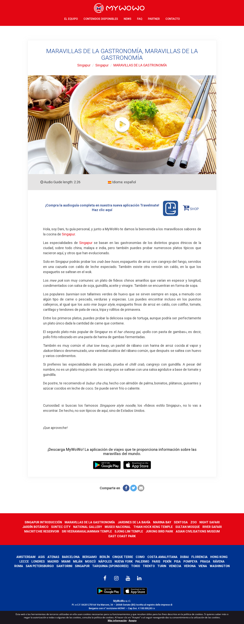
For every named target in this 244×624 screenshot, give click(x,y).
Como (140, 557)
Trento (149, 566)
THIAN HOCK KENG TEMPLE (153, 527)
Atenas (53, 557)
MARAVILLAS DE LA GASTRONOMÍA (140, 65)
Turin (161, 566)
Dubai (184, 557)
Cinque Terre (122, 557)
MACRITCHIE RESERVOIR (41, 531)
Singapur (84, 65)
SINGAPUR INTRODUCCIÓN (43, 522)
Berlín (105, 557)
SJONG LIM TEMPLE (129, 531)
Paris (156, 561)
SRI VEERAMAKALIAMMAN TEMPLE (87, 531)
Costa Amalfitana (162, 557)
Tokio (135, 566)
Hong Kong (219, 557)
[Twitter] (133, 488)
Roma (18, 566)
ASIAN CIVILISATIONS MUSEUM (198, 531)
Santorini (64, 566)
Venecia (175, 566)
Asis (41, 557)
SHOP (194, 209)
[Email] (141, 488)
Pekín (167, 561)
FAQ (139, 19)
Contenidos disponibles (100, 19)
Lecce (24, 561)
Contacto (172, 19)
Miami (65, 561)
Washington (220, 566)
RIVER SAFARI (212, 527)
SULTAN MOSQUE (187, 527)
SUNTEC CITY (61, 527)
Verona (190, 566)
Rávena (219, 561)
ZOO (193, 522)
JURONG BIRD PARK (159, 531)
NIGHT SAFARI (209, 522)
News (127, 19)
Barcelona (71, 557)
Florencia (199, 557)
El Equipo (71, 19)
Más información (117, 620)
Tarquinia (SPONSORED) (110, 566)
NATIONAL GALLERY (87, 527)
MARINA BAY (162, 522)
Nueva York (124, 561)
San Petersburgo (40, 566)
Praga (205, 561)
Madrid (53, 561)
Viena (202, 566)
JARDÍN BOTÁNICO (35, 527)
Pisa (177, 561)
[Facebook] (126, 488)
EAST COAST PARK (122, 536)
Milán (77, 561)
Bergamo (89, 557)
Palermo (142, 561)
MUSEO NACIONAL (118, 527)
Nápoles (105, 561)
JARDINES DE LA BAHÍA (134, 522)
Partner (154, 19)
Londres (38, 561)
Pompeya (190, 561)
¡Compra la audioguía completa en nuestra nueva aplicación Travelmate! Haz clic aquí (102, 207)
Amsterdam (25, 557)
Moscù (90, 561)
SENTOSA (181, 522)
